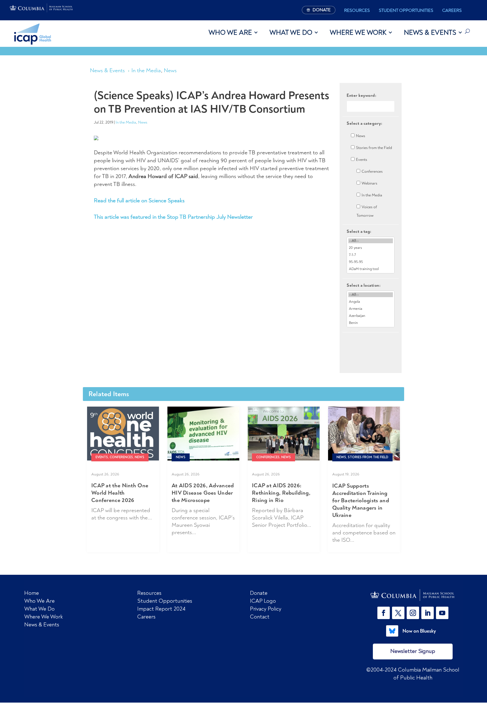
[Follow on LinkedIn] (427, 613)
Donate (258, 592)
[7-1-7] (370, 255)
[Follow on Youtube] (442, 613)
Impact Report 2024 (161, 608)
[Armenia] (370, 308)
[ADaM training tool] (370, 269)
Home (31, 592)
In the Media (146, 70)
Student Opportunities (406, 10)
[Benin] (370, 323)
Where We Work (358, 32)
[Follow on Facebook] (383, 613)
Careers (452, 10)
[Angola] (370, 301)
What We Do (290, 32)
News (170, 70)
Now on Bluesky (419, 631)
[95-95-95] (370, 262)
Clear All (371, 342)
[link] (413, 595)
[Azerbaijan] (370, 315)
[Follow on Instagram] (413, 613)
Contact (259, 616)
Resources (357, 10)
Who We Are (230, 32)
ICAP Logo (263, 600)
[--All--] (370, 240)
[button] (384, 613)
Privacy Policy (265, 608)
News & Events (430, 32)
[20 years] (370, 247)
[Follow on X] (398, 613)
